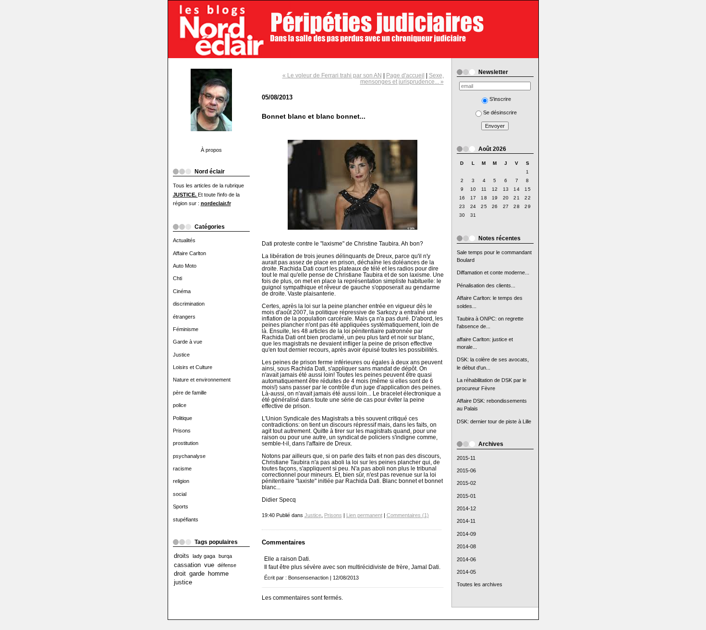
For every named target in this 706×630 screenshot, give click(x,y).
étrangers (184, 317)
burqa (225, 556)
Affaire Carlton (189, 253)
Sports (180, 506)
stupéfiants (185, 519)
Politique (182, 418)
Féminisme (185, 329)
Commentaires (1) (408, 515)
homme (218, 573)
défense (227, 565)
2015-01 (466, 496)
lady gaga (204, 556)
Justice (181, 355)
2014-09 (466, 534)
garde (197, 573)
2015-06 (466, 470)
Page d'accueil (405, 75)
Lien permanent (364, 515)
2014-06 (466, 559)
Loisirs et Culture (192, 367)
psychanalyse (189, 456)
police (179, 405)
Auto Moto (184, 266)
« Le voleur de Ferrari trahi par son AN (332, 75)
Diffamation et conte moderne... (493, 272)
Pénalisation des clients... (486, 285)
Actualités (184, 240)
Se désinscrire (500, 112)
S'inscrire (500, 99)
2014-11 (466, 521)
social (179, 494)
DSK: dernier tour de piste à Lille (494, 421)
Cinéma (182, 291)
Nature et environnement (202, 380)
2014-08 (466, 546)
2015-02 (466, 483)
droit (180, 573)
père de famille (190, 392)
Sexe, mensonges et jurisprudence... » (402, 78)
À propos (211, 150)
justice (183, 582)
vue (209, 565)
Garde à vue (187, 342)
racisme (182, 468)
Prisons (182, 430)
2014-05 (466, 572)
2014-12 (466, 508)
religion (181, 481)
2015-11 (466, 458)
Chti (177, 278)
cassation (187, 565)
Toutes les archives (479, 584)
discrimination (189, 304)
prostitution (185, 443)
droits (181, 556)
